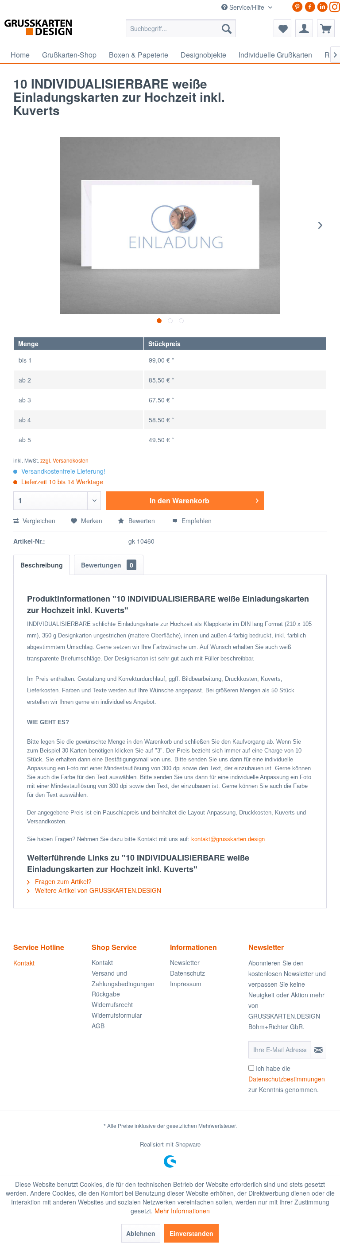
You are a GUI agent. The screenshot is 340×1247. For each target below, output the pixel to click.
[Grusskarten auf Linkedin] (322, 6)
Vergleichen (38, 520)
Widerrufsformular (117, 1015)
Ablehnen (140, 1233)
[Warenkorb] (326, 28)
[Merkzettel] (282, 28)
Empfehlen (196, 520)
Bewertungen (107, 564)
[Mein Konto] (304, 28)
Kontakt (24, 962)
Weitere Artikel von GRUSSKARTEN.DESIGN (97, 890)
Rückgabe (106, 993)
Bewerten (142, 520)
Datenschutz (187, 973)
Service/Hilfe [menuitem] (247, 7)
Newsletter (185, 962)
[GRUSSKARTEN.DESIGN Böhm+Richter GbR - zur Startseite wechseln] (51, 30)
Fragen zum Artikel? (62, 881)
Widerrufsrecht (112, 1004)
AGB (98, 1025)
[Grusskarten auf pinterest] (297, 6)
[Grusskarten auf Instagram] (334, 6)
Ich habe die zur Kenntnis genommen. (286, 1079)
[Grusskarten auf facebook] (310, 6)
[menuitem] (181, 28)
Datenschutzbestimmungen (286, 1078)
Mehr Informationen (182, 1210)
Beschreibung (41, 564)
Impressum (185, 983)
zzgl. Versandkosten (64, 460)
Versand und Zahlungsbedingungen (123, 978)
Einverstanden (191, 1233)
